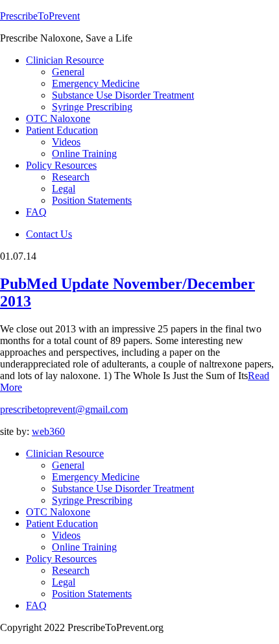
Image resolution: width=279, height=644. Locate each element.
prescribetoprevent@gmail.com (64, 409)
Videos (66, 535)
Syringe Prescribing (92, 500)
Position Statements (92, 593)
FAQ (36, 605)
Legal (63, 582)
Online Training (84, 546)
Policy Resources (61, 558)
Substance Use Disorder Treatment (123, 488)
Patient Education (62, 523)
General (68, 465)
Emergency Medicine (96, 476)
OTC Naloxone (58, 511)
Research (71, 570)
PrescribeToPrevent (40, 15)
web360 (48, 431)
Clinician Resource (65, 453)
